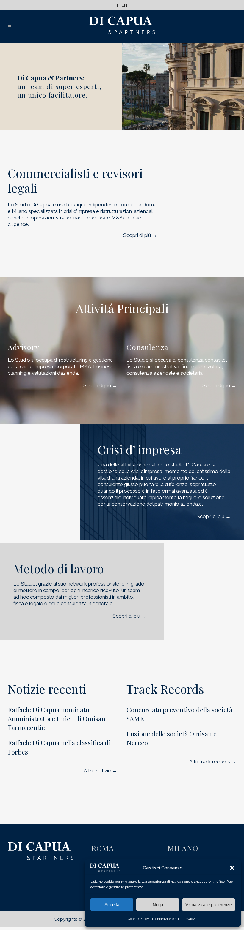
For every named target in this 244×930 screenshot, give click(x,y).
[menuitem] (118, 5)
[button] (232, 868)
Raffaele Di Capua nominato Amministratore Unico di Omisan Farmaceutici (56, 718)
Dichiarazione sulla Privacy (173, 919)
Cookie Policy (138, 919)
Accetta (111, 904)
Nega (158, 904)
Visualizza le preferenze (208, 904)
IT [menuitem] (118, 5)
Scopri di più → (140, 235)
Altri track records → (212, 762)
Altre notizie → (100, 771)
